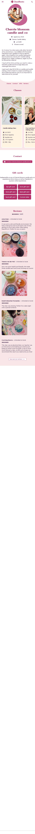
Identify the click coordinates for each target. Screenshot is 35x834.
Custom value (24, 197)
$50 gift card (10, 186)
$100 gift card (24, 186)
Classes (9, 83)
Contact (15, 83)
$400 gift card (10, 197)
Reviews (26, 83)
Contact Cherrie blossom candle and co (17, 162)
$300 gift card (24, 192)
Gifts (20, 83)
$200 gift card (10, 192)
